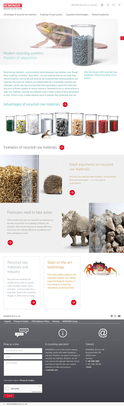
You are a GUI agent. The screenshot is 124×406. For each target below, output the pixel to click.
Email (89, 367)
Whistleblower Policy (40, 321)
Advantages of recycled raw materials (20, 14)
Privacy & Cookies (21, 321)
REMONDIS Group (70, 321)
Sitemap (56, 321)
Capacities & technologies (77, 14)
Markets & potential (100, 14)
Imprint (8, 321)
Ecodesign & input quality (51, 14)
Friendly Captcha (36, 391)
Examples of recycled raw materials (30, 147)
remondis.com (52, 370)
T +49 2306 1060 (92, 361)
